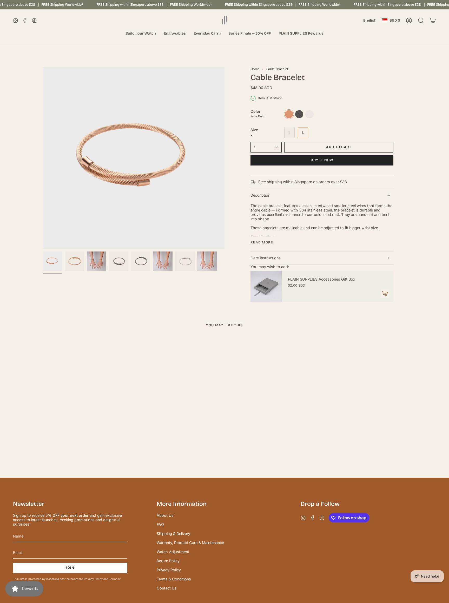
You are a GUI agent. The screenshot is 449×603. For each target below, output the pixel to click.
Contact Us (167, 588)
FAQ (160, 524)
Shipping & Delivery (173, 533)
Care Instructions (265, 258)
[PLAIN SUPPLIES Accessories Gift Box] (266, 286)
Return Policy (168, 561)
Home (255, 69)
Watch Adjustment (173, 551)
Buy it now (322, 160)
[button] (141, 34)
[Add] (385, 293)
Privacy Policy (93, 579)
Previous (42, 158)
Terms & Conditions (174, 579)
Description (260, 195)
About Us (165, 515)
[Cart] (433, 20)
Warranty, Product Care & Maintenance (190, 542)
